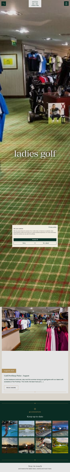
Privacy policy (52, 227)
